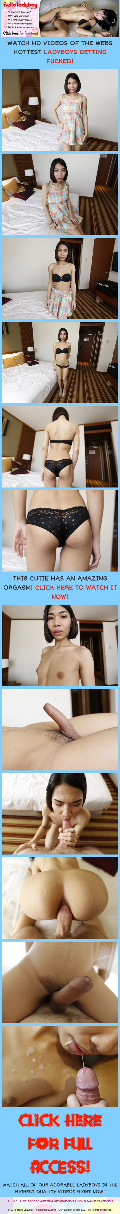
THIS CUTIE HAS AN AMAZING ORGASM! (60, 588)
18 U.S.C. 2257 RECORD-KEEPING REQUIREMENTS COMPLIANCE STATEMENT (60, 1201)
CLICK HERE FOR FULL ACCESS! (60, 1144)
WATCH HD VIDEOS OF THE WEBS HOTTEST (60, 52)
